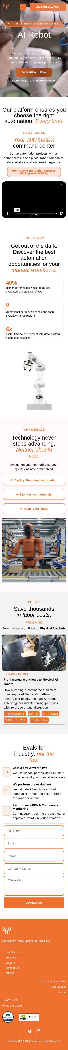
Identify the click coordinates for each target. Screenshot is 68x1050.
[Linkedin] (38, 1031)
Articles (9, 972)
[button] (23, 7)
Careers (10, 962)
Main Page (11, 952)
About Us (10, 957)
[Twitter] (29, 1031)
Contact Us (12, 967)
